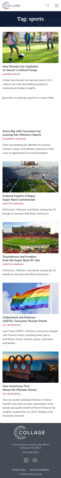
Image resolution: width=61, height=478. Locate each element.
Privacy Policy (18, 469)
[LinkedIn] (26, 460)
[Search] (47, 5)
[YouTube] (34, 460)
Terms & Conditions (39, 469)
